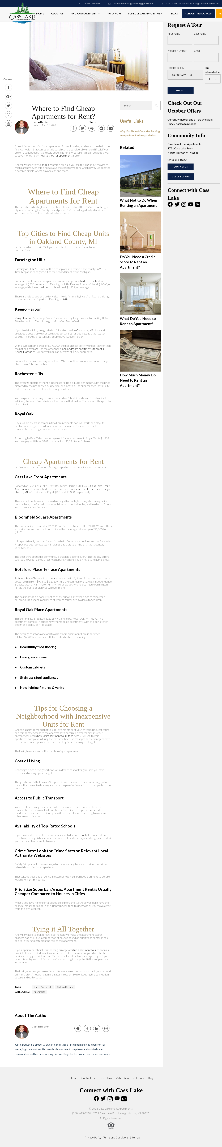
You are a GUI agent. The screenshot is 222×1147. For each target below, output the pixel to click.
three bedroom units (44, 287)
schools (82, 835)
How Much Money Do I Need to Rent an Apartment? (138, 380)
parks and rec (96, 810)
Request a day (176, 67)
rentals (31, 879)
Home (40, 13)
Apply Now (114, 13)
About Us (57, 13)
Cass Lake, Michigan (88, 330)
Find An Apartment (84, 13)
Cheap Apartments (43, 987)
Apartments (39, 991)
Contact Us (181, 166)
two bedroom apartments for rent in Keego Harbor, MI (62, 490)
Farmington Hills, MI (26, 268)
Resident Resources (198, 13)
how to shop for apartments (56, 155)
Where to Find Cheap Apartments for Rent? (63, 112)
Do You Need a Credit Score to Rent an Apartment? (137, 261)
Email (197, 50)
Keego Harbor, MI (25, 318)
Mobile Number (177, 50)
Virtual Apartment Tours (130, 1078)
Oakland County (65, 987)
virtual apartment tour (83, 949)
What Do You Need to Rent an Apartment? (138, 321)
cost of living (98, 207)
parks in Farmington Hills (53, 299)
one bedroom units (86, 281)
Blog (174, 13)
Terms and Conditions (115, 1137)
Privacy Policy (93, 1137)
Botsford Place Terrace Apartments (36, 578)
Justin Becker (40, 122)
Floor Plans (105, 1078)
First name (174, 33)
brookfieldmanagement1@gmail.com (133, 3)
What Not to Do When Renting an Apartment (138, 203)
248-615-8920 (91, 3)
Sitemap (135, 1137)
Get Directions (181, 176)
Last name (200, 33)
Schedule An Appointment (146, 13)
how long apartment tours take (55, 735)
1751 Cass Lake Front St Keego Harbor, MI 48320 (192, 3)
